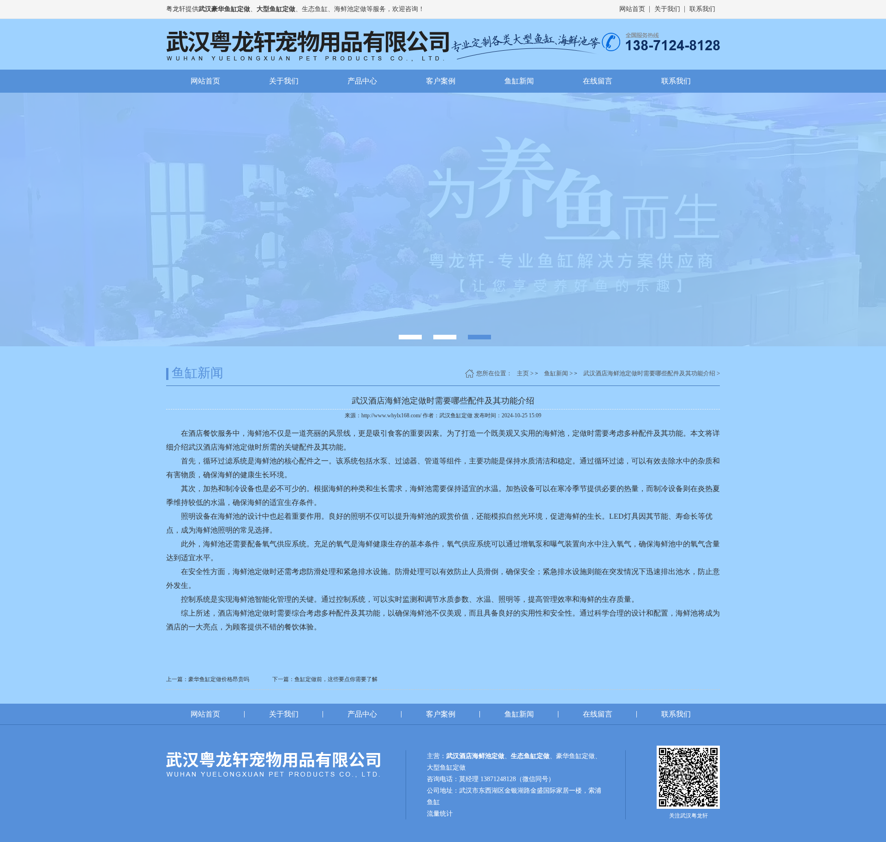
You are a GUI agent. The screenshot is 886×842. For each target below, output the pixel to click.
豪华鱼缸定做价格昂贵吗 (218, 679)
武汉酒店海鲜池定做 (221, 447)
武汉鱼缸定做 (456, 415)
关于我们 (667, 9)
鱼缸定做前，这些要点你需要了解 (335, 679)
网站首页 (632, 9)
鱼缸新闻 (519, 81)
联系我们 (702, 9)
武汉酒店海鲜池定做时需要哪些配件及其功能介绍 (649, 373)
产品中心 (362, 81)
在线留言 (597, 81)
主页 (523, 373)
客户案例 (440, 81)
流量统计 (440, 813)
